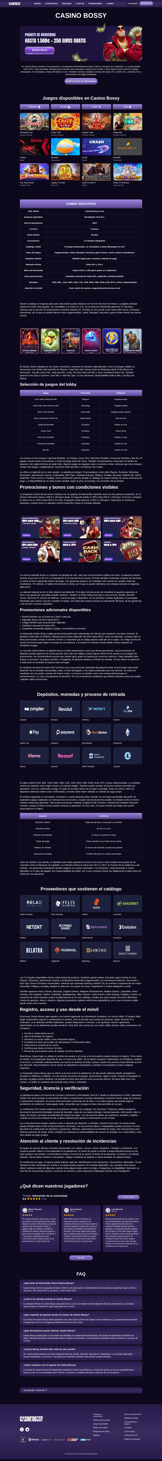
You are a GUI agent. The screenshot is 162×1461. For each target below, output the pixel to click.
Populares (33, 107)
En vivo (64, 107)
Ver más (81, 1258)
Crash (94, 107)
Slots (126, 107)
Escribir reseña (128, 1197)
